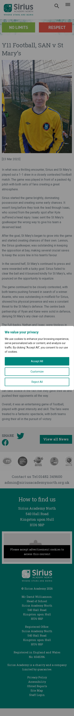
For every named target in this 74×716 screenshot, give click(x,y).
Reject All (37, 381)
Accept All (37, 361)
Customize (37, 371)
